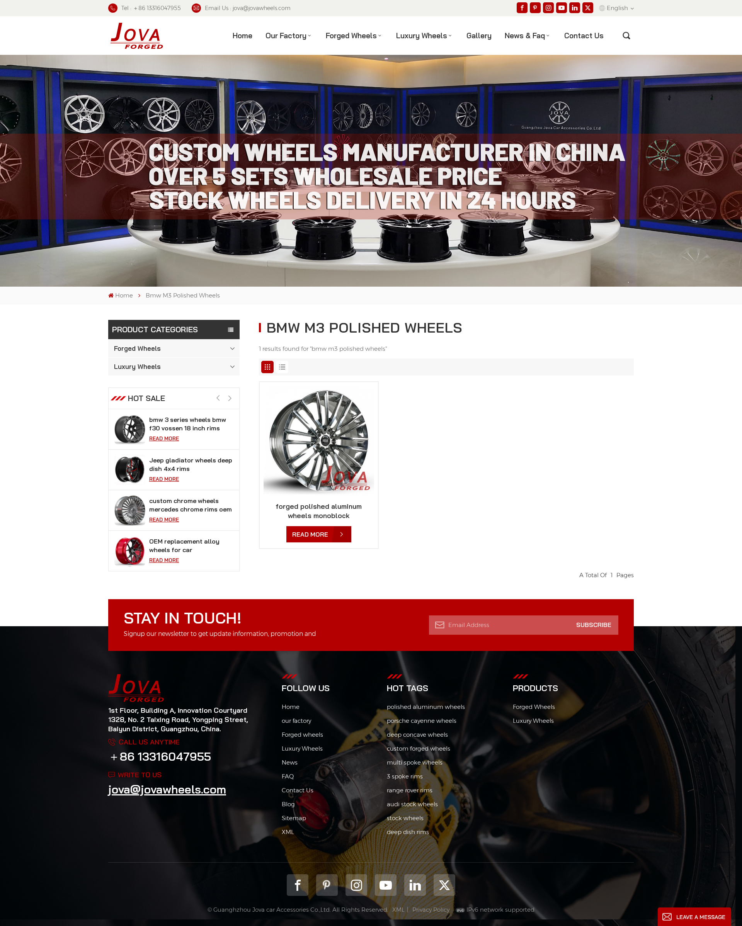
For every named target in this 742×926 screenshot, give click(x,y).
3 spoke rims (405, 776)
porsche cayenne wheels (421, 720)
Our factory (285, 35)
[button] (229, 398)
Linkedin (415, 885)
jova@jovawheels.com (167, 789)
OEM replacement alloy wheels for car (184, 545)
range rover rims (409, 790)
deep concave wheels (417, 734)
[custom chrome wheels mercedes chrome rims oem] (129, 510)
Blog (288, 804)
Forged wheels (302, 734)
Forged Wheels (351, 35)
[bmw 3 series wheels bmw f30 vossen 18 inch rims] (129, 429)
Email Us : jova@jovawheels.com (248, 8)
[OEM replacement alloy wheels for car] (129, 550)
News (290, 762)
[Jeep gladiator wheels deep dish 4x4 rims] (129, 469)
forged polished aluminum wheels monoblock (319, 511)
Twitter (444, 885)
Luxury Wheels (421, 35)
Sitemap (294, 818)
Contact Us (297, 790)
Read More (164, 438)
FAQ (288, 776)
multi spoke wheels (414, 762)
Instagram (356, 885)
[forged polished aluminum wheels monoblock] (319, 441)
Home (242, 35)
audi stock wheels (412, 804)
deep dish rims (408, 832)
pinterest (327, 885)
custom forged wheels (418, 748)
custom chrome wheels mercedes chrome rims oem (190, 505)
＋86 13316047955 (159, 756)
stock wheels (405, 818)
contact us (584, 35)
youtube (386, 885)
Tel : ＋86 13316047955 (151, 8)
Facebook (297, 885)
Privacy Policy (430, 909)
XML (288, 832)
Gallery (479, 35)
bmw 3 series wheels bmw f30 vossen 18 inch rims (187, 424)
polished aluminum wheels (426, 706)
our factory (296, 720)
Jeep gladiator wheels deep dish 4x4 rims (190, 464)
